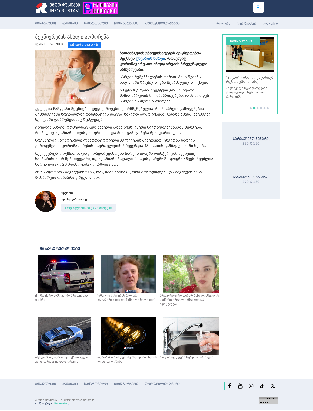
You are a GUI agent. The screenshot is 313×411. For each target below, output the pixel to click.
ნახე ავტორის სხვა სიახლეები (88, 208)
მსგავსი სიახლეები (59, 248)
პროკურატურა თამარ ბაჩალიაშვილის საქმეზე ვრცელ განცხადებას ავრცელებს (189, 300)
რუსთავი (70, 23)
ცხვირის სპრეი (150, 58)
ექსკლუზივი (45, 23)
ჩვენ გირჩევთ (126, 23)
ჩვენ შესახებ (247, 23)
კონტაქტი (270, 23)
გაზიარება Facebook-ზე (84, 44)
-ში (62, 403)
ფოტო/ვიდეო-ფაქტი (162, 23)
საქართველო (96, 23)
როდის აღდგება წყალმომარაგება (186, 357)
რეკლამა (223, 23)
